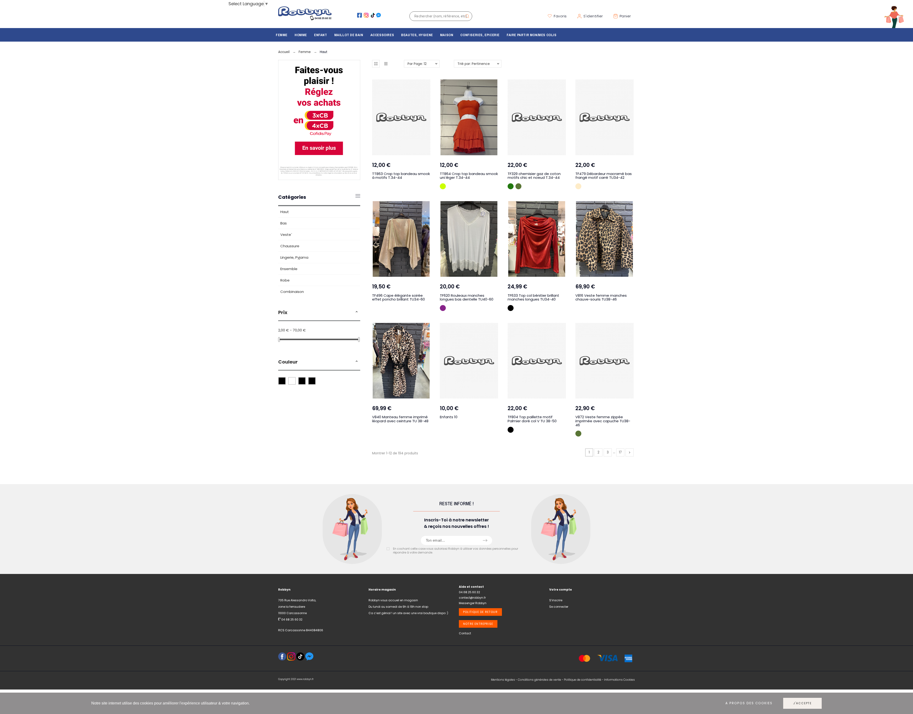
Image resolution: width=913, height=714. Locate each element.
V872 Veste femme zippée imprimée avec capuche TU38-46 (602, 420)
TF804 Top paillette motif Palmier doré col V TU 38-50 (532, 418)
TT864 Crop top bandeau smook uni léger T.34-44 (469, 175)
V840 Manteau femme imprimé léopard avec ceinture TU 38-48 (400, 418)
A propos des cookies (748, 703)
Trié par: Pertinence (473, 63)
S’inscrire (555, 600)
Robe (285, 280)
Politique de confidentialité (582, 680)
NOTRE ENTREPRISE (478, 624)
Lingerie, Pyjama (294, 257)
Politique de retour (480, 612)
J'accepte (802, 703)
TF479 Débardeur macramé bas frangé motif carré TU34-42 (603, 175)
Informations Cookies (619, 680)
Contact (465, 633)
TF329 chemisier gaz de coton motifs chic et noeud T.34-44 (534, 175)
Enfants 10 (448, 416)
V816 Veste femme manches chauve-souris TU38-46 (601, 297)
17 (620, 452)
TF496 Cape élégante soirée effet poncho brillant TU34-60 (398, 297)
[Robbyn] (305, 16)
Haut (284, 211)
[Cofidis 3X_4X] (319, 178)
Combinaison (292, 291)
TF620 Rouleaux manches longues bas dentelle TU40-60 (466, 297)
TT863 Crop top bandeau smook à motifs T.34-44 (401, 175)
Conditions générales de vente (539, 680)
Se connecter (558, 607)
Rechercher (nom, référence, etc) (466, 16)
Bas (283, 223)
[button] (356, 312)
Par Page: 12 (417, 63)
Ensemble (288, 268)
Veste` (286, 234)
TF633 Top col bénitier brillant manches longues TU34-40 (533, 297)
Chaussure (289, 245)
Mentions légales (503, 680)
